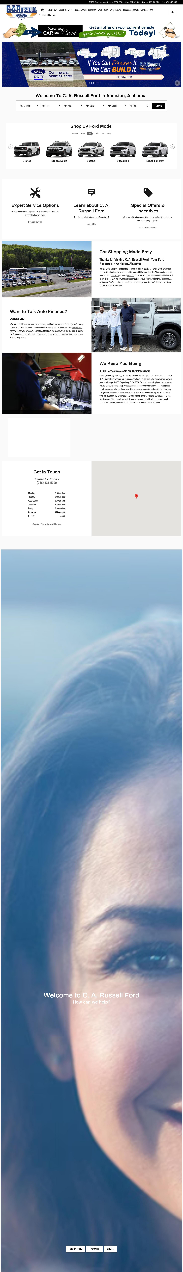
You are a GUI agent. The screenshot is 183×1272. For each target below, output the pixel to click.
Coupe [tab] (83, 134)
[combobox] (29, 106)
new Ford (115, 275)
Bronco (27, 161)
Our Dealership (45, 15)
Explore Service (35, 222)
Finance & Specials (131, 10)
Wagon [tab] (109, 134)
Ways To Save (115, 10)
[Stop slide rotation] (177, 83)
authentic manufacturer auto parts (123, 392)
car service (138, 389)
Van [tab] (103, 134)
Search (159, 105)
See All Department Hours (46, 524)
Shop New (52, 10)
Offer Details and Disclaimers (14, 85)
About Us (91, 224)
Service (110, 1249)
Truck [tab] (96, 134)
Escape (91, 161)
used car (130, 275)
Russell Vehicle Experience (85, 10)
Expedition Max (155, 161)
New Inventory (76, 1249)
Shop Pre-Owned (65, 10)
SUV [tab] (90, 134)
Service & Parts (147, 10)
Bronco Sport (59, 161)
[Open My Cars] (172, 12)
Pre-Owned (94, 1249)
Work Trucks (103, 10)
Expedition (123, 161)
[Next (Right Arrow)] (172, 146)
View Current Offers (147, 227)
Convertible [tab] (75, 134)
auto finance (77, 327)
